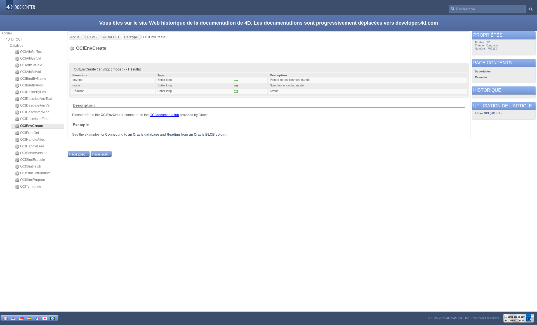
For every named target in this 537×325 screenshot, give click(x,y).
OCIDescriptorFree (34, 119)
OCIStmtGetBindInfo (35, 173)
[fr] (6, 317)
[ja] (45, 317)
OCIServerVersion (34, 153)
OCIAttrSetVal (30, 72)
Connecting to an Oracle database (132, 134)
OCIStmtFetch (30, 166)
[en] (13, 317)
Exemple (481, 77)
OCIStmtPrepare (32, 180)
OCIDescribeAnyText (36, 99)
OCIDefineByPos (33, 92)
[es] (29, 317)
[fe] (37, 317)
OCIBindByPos (31, 85)
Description (483, 71)
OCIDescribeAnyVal (35, 105)
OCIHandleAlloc (32, 140)
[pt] (53, 317)
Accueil (7, 33)
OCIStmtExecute (32, 160)
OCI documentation (164, 115)
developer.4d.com (416, 23)
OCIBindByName (33, 79)
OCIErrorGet (29, 133)
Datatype (16, 46)
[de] (21, 317)
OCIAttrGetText (31, 52)
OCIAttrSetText (31, 65)
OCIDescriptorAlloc (34, 112)
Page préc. (77, 154)
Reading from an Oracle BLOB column (197, 134)
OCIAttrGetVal (30, 58)
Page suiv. (100, 154)
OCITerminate (30, 187)
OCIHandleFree (32, 146)
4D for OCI (14, 39)
